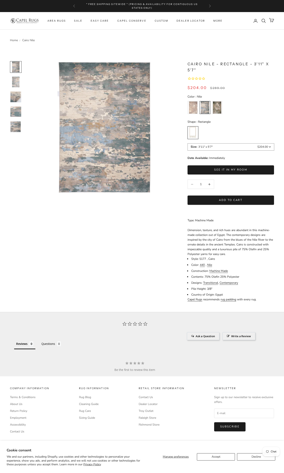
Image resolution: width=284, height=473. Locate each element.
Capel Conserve (131, 20)
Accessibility (18, 425)
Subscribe (230, 426)
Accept (216, 457)
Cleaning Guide (89, 404)
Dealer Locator (191, 20)
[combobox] (231, 147)
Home (14, 40)
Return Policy (18, 411)
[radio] (193, 107)
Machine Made (218, 271)
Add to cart (230, 200)
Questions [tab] (48, 344)
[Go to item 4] (16, 127)
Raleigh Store (147, 418)
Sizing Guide (87, 418)
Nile (209, 265)
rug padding (228, 299)
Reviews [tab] (21, 344)
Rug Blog (85, 397)
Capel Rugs (195, 299)
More (218, 20)
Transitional (210, 283)
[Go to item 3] (16, 112)
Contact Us (17, 431)
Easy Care (100, 20)
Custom (161, 20)
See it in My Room (230, 170)
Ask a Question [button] (205, 336)
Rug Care (85, 411)
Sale (78, 20)
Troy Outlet (146, 411)
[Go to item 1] (16, 82)
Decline (256, 457)
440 (202, 265)
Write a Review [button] (241, 336)
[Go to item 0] (16, 67)
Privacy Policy (92, 464)
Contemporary (229, 283)
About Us (16, 404)
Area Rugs (56, 20)
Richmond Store (149, 425)
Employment (18, 418)
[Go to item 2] (16, 97)
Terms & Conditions (23, 397)
